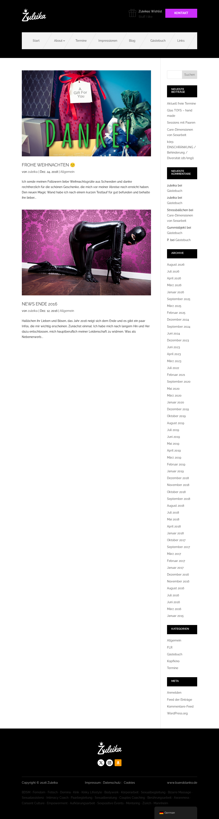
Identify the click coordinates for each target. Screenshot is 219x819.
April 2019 (174, 450)
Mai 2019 (173, 443)
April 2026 (174, 278)
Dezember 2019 (178, 409)
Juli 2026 (173, 271)
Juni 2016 (173, 602)
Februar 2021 (176, 374)
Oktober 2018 (176, 492)
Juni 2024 (173, 333)
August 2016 (175, 588)
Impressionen (107, 40)
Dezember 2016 (178, 574)
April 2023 (174, 354)
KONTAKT (181, 13)
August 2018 (175, 505)
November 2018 (178, 485)
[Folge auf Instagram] (109, 762)
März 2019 (174, 457)
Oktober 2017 (176, 540)
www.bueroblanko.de (182, 782)
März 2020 (174, 395)
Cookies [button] (129, 782)
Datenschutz (112, 782)
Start (36, 40)
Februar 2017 (176, 561)
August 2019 (175, 423)
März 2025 (174, 306)
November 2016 (178, 581)
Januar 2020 (175, 402)
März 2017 (174, 553)
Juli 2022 (173, 368)
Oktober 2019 (176, 416)
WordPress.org (177, 713)
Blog (132, 40)
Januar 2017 (175, 567)
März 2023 (174, 361)
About (58, 40)
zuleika (33, 171)
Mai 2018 (173, 519)
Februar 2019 (176, 464)
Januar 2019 (175, 471)
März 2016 (174, 609)
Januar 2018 (175, 533)
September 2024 (178, 326)
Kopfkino (173, 661)
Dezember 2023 (178, 340)
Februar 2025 (176, 312)
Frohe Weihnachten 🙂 (48, 164)
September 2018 (178, 499)
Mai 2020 (173, 388)
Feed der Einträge (179, 699)
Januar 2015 (175, 616)
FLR (169, 647)
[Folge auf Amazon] (118, 762)
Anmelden (174, 692)
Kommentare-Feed (180, 706)
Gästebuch (158, 40)
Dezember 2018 (178, 478)
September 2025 (178, 299)
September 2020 (179, 381)
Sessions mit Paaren (181, 122)
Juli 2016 (173, 595)
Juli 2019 (173, 430)
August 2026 (175, 264)
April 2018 (174, 526)
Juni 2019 (173, 436)
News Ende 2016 (39, 304)
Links (181, 40)
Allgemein (67, 171)
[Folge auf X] (101, 762)
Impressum (93, 782)
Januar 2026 (175, 292)
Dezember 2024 (178, 319)
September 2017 (178, 547)
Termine (81, 40)
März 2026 (174, 285)
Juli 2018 (173, 512)
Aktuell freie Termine (181, 103)
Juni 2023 (173, 347)
